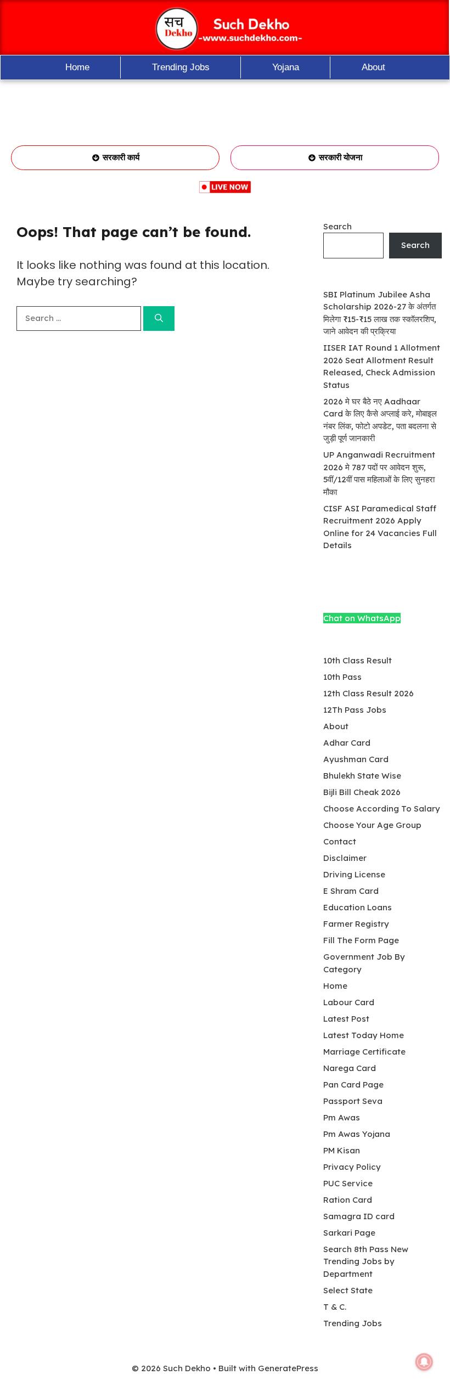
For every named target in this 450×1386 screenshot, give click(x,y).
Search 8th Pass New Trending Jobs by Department (365, 1261)
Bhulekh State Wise (362, 775)
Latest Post (346, 1018)
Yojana (285, 67)
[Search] (159, 318)
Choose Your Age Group (372, 825)
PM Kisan (341, 1150)
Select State (348, 1290)
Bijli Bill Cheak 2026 (362, 792)
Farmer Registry (356, 924)
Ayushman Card (356, 759)
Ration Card (347, 1200)
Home (77, 67)
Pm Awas (341, 1117)
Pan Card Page (353, 1084)
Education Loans (357, 907)
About (373, 67)
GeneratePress (288, 1368)
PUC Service (348, 1183)
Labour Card (348, 1002)
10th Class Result (357, 660)
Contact (339, 841)
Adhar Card (346, 742)
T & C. (334, 1307)
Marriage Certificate (364, 1051)
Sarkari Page (349, 1232)
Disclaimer (345, 858)
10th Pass (342, 677)
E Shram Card (351, 891)
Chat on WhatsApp (362, 618)
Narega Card (349, 1068)
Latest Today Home (363, 1035)
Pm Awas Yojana (356, 1134)
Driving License (354, 874)
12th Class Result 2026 (368, 693)
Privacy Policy (352, 1167)
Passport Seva (353, 1101)
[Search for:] (79, 318)
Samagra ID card (359, 1216)
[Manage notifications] (424, 1362)
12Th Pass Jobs (354, 710)
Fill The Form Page (361, 940)
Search (337, 226)
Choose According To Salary (381, 808)
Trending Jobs (181, 67)
